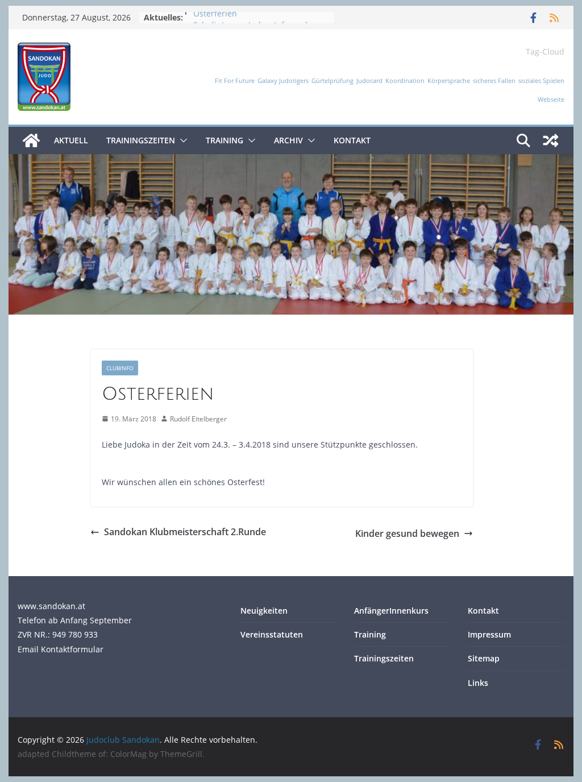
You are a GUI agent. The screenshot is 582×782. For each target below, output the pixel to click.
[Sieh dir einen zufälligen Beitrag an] (550, 140)
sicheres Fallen (494, 81)
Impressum (489, 634)
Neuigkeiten (264, 610)
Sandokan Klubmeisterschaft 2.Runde (185, 532)
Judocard (369, 81)
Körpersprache (448, 81)
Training (224, 140)
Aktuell (71, 140)
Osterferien (215, 17)
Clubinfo (120, 368)
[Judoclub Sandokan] (31, 140)
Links (478, 682)
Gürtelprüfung (332, 81)
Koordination (405, 81)
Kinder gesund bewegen (407, 533)
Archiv (288, 140)
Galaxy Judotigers (283, 81)
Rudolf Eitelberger (198, 419)
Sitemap (484, 658)
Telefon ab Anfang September (75, 620)
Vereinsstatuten (271, 634)
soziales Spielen (541, 81)
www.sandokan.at (51, 606)
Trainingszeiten (140, 140)
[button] (181, 140)
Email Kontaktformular (60, 649)
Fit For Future (235, 81)
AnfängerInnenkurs (391, 610)
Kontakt (352, 140)
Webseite (551, 100)
